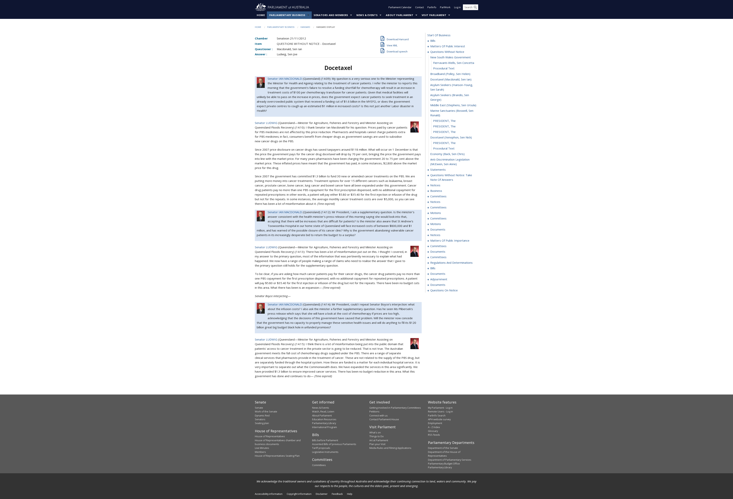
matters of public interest (447, 46)
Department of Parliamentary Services (449, 459)
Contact (419, 7)
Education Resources (324, 419)
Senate (259, 407)
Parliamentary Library (324, 423)
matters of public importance (449, 240)
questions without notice (447, 52)
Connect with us (378, 415)
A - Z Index (434, 427)
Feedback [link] (337, 494)
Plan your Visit (377, 444)
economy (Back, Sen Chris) (447, 154)
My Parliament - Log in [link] (440, 407)
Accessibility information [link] (269, 494)
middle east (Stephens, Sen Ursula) (453, 105)
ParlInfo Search (437, 415)
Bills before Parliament (325, 440)
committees (438, 196)
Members (260, 452)
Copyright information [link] (299, 494)
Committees (319, 465)
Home (261, 15)
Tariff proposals (321, 448)
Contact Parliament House (384, 419)
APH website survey (439, 419)
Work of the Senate (266, 411)
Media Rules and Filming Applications (390, 448)
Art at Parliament (378, 440)
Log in (457, 7)
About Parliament (399, 15)
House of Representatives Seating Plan (277, 455)
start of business (438, 35)
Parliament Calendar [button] (400, 7)
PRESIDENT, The (444, 121)
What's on (375, 432)
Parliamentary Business (287, 15)
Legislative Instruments (325, 452)
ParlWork (445, 7)
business (436, 191)
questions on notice (444, 290)
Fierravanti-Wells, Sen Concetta (453, 63)
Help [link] (349, 494)
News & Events (367, 15)
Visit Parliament (434, 15)
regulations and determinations (451, 262)
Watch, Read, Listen (323, 411)
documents (437, 229)
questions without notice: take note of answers (451, 177)
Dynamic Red (262, 415)
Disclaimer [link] (322, 494)
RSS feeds (434, 434)
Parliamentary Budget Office (444, 463)
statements (438, 169)
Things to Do (376, 436)
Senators (260, 419)
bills (432, 41)
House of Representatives (270, 436)
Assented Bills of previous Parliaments (334, 444)
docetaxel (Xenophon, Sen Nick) (451, 137)
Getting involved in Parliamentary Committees (395, 407)
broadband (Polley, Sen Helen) (450, 74)
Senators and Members (331, 15)
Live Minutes (262, 448)
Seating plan (262, 423)
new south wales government (450, 57)
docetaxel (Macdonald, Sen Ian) (450, 79)
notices (435, 185)
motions (435, 213)
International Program (324, 427)
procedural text (443, 68)
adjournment (438, 279)
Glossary (433, 431)
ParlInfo (431, 7)
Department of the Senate (443, 448)
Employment (435, 423)
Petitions (374, 411)
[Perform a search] (475, 7)
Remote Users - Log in (440, 411)
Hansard (305, 27)
